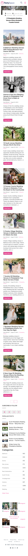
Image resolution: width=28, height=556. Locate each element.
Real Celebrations (7, 471)
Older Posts (5, 493)
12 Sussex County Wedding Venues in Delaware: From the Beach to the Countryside (13, 188)
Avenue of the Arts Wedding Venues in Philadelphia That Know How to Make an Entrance (13, 97)
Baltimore (21, 53)
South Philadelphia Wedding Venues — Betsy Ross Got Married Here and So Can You (17, 423)
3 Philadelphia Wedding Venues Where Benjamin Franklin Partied (14, 20)
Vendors (4, 482)
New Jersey (21, 147)
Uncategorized (6, 478)
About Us (6, 539)
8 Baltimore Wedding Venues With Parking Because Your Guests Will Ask (13, 49)
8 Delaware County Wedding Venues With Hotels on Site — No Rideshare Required (17, 434)
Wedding (4, 489)
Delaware (21, 192)
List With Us (17, 541)
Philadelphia (6, 103)
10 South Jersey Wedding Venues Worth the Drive (12, 144)
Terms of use (21, 539)
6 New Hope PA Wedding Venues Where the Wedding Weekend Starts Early (13, 375)
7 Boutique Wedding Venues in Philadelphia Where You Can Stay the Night (13, 328)
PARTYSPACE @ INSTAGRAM (14, 517)
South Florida (5, 475)
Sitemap (10, 541)
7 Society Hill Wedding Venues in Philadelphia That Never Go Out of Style (13, 278)
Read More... (7, 71)
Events (4, 460)
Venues (4, 55)
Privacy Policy (13, 539)
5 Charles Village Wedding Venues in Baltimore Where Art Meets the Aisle (13, 233)
